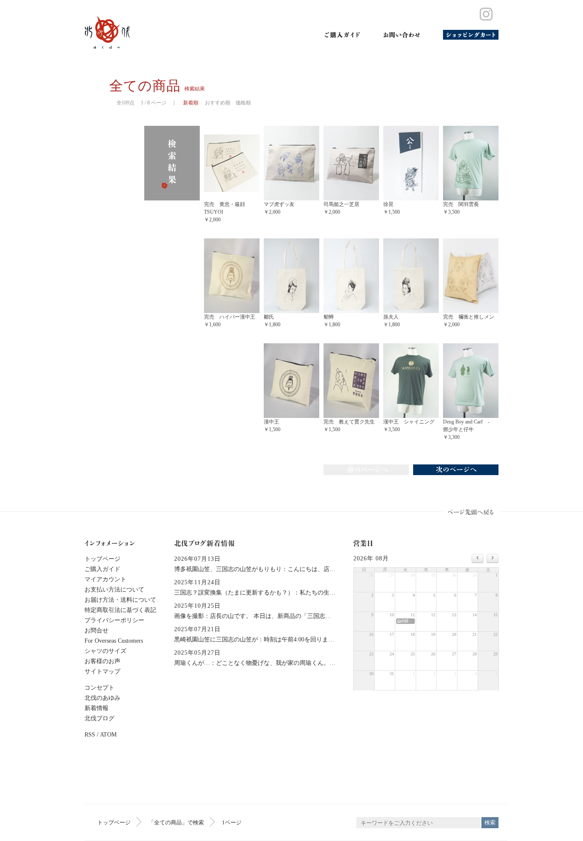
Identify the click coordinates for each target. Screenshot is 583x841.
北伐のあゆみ (102, 698)
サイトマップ (102, 671)
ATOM (108, 734)
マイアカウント (105, 579)
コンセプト (99, 687)
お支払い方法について (114, 589)
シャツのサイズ (105, 651)
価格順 (243, 103)
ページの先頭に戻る (470, 511)
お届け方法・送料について (120, 600)
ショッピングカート (470, 35)
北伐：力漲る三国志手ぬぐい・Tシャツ (108, 32)
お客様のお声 (102, 661)
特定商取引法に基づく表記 (120, 610)
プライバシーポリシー (114, 620)
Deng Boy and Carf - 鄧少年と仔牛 (469, 429)
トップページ (114, 822)
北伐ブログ (99, 718)
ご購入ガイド (342, 35)
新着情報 (96, 708)
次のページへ (455, 469)
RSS (90, 734)
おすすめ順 (217, 103)
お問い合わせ (401, 35)
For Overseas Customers (114, 641)
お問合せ (96, 630)
